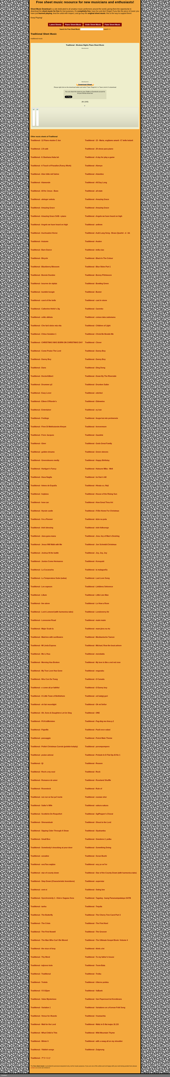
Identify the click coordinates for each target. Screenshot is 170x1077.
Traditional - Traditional (41, 974)
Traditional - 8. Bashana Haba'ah (45, 157)
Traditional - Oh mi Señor (96, 704)
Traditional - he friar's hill (95, 477)
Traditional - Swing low (95, 890)
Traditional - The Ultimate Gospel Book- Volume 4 (106, 940)
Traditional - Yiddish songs (42, 1050)
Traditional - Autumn (39, 241)
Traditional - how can (40, 502)
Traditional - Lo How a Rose (97, 603)
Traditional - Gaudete (94, 435)
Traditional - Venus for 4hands (44, 1016)
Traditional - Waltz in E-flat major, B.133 (102, 1024)
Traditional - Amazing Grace (97, 199)
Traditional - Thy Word (40, 957)
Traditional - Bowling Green (97, 284)
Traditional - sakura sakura (96, 805)
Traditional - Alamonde (40, 182)
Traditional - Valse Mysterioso (43, 999)
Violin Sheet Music (93, 25)
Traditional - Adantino (94, 174)
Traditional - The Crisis (40, 923)
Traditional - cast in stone (96, 300)
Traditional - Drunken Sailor (97, 385)
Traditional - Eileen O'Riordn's (44, 401)
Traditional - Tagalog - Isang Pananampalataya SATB (108, 898)
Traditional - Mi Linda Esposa (43, 645)
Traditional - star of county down (45, 873)
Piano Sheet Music (73, 25)
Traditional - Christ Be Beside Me (99, 334)
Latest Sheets (55, 25)
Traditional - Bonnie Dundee (43, 275)
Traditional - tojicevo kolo (42, 965)
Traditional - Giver (38, 443)
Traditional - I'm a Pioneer (42, 519)
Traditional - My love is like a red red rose (103, 662)
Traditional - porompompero (97, 747)
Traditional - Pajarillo (39, 730)
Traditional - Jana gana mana (43, 536)
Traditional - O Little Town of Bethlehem (48, 696)
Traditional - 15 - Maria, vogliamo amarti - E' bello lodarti (109, 140)
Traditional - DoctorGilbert (42, 376)
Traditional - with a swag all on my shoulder (104, 1041)
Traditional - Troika (93, 974)
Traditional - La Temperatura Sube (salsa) (48, 578)
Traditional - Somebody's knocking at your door (51, 848)
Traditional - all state (93, 191)
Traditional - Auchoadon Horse (44, 233)
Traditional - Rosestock (41, 789)
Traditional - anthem (93, 225)
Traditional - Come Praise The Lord (46, 351)
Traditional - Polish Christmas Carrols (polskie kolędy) (54, 747)
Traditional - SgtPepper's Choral (99, 814)
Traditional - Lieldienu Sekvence (99, 587)
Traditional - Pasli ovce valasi (97, 730)
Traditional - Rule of (93, 789)
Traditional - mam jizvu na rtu (97, 629)
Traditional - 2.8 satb (39, 149)
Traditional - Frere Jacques (42, 435)
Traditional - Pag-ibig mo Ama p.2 (99, 721)
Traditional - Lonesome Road (43, 620)
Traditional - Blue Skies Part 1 (98, 267)
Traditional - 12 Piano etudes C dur (46, 140)
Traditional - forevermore (96, 427)
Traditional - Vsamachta (95, 1016)
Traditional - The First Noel (96, 923)
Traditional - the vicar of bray (43, 949)
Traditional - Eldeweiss (95, 401)
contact (33, 1068)
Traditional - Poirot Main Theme (98, 738)
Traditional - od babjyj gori (96, 696)
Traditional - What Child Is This (44, 1033)
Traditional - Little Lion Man (97, 595)
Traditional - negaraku (94, 671)
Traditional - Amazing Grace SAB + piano (48, 216)
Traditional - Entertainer (41, 410)
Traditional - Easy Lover (41, 393)
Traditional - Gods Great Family (98, 443)
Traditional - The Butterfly (42, 915)
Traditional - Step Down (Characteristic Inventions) (53, 881)
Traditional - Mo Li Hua (40, 654)
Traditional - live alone (40, 603)
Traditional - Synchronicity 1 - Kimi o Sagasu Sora (52, 898)
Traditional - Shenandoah (42, 822)
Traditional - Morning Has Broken (45, 662)
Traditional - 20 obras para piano (99, 149)
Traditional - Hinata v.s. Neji (97, 486)
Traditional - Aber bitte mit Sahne (45, 174)
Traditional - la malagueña (96, 570)
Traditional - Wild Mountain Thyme (100, 1033)
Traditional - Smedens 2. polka (98, 839)
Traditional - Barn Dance (41, 250)
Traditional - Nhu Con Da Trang (44, 679)
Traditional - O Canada (94, 679)
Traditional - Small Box (40, 839)
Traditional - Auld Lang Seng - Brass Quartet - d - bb (107, 233)
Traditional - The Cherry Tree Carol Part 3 (103, 915)
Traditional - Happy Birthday (97, 460)
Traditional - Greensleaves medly (45, 460)
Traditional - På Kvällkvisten (43, 721)
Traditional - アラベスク (41, 1058)
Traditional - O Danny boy (96, 688)
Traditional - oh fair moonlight (43, 704)
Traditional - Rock (92, 772)
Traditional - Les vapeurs (41, 587)
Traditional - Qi (37, 763)
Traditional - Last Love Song (97, 578)
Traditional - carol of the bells (43, 300)
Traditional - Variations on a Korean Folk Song (105, 1007)
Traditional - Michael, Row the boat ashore (103, 645)
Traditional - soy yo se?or (96, 864)
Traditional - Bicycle (39, 258)
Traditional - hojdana (40, 494)
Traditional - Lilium (39, 595)
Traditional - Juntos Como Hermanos (47, 561)
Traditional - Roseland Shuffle (98, 780)
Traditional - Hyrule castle (42, 511)
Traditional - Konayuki (94, 561)
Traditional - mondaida (95, 654)
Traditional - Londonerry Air (97, 612)
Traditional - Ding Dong (95, 368)
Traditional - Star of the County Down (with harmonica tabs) (111, 873)
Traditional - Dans (38, 368)
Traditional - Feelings (40, 418)
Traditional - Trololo (39, 982)
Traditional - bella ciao (94, 250)
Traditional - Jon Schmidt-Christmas (100, 544)
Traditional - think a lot (94, 949)
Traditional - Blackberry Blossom (45, 267)
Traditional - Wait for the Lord (43, 1024)
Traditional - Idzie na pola (96, 519)
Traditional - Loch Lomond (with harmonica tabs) (52, 612)
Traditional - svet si (39, 890)
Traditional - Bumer (93, 292)
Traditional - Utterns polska (97, 982)
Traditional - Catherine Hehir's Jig (45, 309)
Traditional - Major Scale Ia (42, 629)
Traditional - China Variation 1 (43, 334)
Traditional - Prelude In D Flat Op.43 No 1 (102, 755)
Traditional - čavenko (94, 309)
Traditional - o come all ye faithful (45, 688)
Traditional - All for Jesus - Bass (44, 191)
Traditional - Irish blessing (42, 528)
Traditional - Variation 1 (41, 1007)
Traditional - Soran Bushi (96, 856)
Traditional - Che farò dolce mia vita (46, 326)
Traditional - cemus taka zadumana (100, 317)
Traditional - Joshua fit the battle (45, 553)
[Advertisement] (85, 65)
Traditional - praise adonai (42, 755)
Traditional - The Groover (96, 932)
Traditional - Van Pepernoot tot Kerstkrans (103, 999)
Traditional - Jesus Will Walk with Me (46, 544)
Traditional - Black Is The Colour (99, 258)
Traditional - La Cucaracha (42, 570)
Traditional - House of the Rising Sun (101, 494)
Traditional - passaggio (41, 738)
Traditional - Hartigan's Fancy (43, 469)
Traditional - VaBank (94, 991)
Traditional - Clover (93, 342)
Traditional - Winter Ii (39, 1041)
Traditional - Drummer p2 (41, 385)
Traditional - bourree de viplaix (44, 284)
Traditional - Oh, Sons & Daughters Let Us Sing (51, 713)
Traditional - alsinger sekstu (43, 199)
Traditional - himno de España (44, 486)
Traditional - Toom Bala (95, 965)
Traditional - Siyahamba (95, 831)
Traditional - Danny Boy (95, 351)
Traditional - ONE (92, 713)
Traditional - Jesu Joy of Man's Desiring (102, 536)
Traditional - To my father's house (99, 957)
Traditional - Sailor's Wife (41, 805)
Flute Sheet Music (112, 25)
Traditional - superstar (94, 881)
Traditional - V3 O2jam (40, 991)
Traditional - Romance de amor (44, 780)
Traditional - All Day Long (96, 182)
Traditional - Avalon (93, 241)
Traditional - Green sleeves (96, 452)
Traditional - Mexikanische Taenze (99, 637)
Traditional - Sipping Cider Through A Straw (50, 831)
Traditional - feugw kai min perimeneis (101, 418)
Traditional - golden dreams (43, 452)
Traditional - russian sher (96, 797)
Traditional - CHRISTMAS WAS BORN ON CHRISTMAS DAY (57, 342)
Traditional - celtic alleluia (42, 317)
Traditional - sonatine (40, 856)
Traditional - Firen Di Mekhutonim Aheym (48, 427)
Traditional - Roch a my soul (43, 772)
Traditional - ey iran (93, 410)
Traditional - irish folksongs (97, 528)
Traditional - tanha (38, 906)
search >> (107, 29)
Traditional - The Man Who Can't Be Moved (49, 940)
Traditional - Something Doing (98, 848)
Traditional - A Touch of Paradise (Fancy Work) (51, 166)
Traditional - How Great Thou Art (99, 502)
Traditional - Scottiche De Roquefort (46, 814)
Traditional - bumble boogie (43, 292)
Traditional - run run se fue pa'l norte (46, 797)
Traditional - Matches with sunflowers (47, 637)
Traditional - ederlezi (94, 393)
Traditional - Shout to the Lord (98, 822)
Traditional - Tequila (93, 906)
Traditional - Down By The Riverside (100, 376)
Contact (4, 1075)
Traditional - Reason (94, 763)
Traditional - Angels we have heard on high (103, 216)
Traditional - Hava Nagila (41, 477)
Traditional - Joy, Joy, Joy (96, 553)
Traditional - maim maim (95, 620)
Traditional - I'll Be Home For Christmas (102, 511)
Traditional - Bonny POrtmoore (98, 275)
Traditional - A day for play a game (99, 157)
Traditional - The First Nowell (43, 932)
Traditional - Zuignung (94, 1050)
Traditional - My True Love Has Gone (46, 671)
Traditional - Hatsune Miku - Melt (99, 469)
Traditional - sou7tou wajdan (43, 864)
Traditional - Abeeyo (93, 166)
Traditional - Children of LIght (97, 326)
